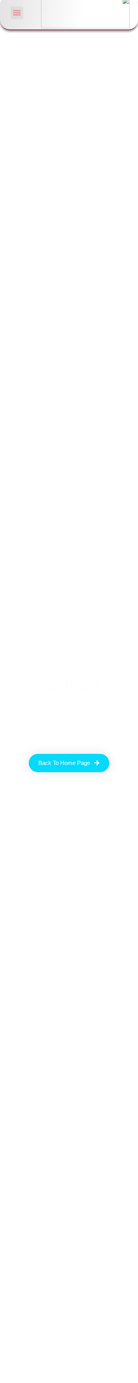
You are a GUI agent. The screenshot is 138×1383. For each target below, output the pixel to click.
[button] (17, 13)
